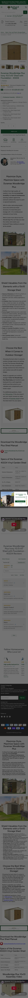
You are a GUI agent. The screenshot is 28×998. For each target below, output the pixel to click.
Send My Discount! (20, 501)
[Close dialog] (26, 492)
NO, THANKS (20, 503)
